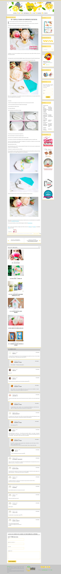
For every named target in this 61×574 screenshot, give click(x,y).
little (13, 495)
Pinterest (28, 233)
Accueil (15, 13)
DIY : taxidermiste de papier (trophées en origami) (15, 344)
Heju (43, 107)
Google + (31, 233)
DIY (19, 13)
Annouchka (44, 123)
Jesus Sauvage (50, 107)
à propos (45, 13)
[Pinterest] (52, 41)
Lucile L (14, 478)
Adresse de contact (11, 542)
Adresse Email (47, 87)
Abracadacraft (16, 413)
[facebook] (46, 41)
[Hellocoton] (48, 41)
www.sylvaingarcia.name (44, 569)
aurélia (14, 370)
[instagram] (44, 41)
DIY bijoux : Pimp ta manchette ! (15, 240)
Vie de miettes (45, 125)
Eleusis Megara (50, 123)
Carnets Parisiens (45, 114)
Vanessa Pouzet (50, 110)
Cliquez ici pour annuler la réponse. (29, 534)
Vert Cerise (49, 106)
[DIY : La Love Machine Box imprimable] (50, 76)
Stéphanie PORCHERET (17, 459)
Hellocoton (22, 233)
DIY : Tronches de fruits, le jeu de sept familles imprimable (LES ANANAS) (32, 240)
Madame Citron (18, 362)
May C (51, 569)
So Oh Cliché (49, 124)
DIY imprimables (26, 13)
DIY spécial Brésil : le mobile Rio (16, 278)
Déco (12, 17)
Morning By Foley (45, 109)
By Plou (44, 106)
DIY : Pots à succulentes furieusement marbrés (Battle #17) (16, 295)
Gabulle (14, 353)
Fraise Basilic (49, 115)
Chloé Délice (49, 114)
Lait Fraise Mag (45, 124)
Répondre (37, 352)
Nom (47, 93)
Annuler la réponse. (15, 536)
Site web (9, 546)
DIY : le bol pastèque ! (16, 262)
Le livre (33, 13)
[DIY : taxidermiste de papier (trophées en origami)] (46, 76)
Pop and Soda (50, 109)
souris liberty (16, 520)
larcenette (15, 395)
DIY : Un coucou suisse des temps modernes (16, 312)
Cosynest (14, 487)
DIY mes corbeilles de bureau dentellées (15, 328)
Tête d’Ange (44, 110)
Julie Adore (44, 108)
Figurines (39, 13)
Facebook (18, 233)
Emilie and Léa (45, 115)
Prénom (47, 90)
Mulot (13, 430)
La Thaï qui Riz (50, 108)
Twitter (25, 233)
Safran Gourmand (50, 116)
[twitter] (50, 41)
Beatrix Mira (15, 468)
